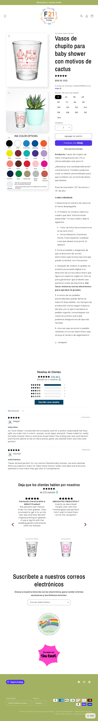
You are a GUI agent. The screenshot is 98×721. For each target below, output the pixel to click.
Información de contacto (82, 714)
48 (83, 97)
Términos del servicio (63, 714)
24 (66, 97)
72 (67, 102)
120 (67, 107)
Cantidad (59, 123)
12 (58, 97)
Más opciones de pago (73, 149)
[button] (5, 16)
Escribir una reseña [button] (49, 402)
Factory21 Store (31, 712)
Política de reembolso (65, 712)
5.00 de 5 (55, 376)
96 (83, 102)
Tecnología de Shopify (46, 712)
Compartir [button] (62, 342)
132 (76, 107)
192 (85, 112)
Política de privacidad (83, 712)
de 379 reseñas (47, 492)
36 (74, 97)
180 (76, 112)
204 (59, 117)
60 (58, 102)
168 (67, 112)
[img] (14, 417)
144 (85, 107)
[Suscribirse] (67, 602)
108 (58, 107)
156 (58, 112)
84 (75, 102)
